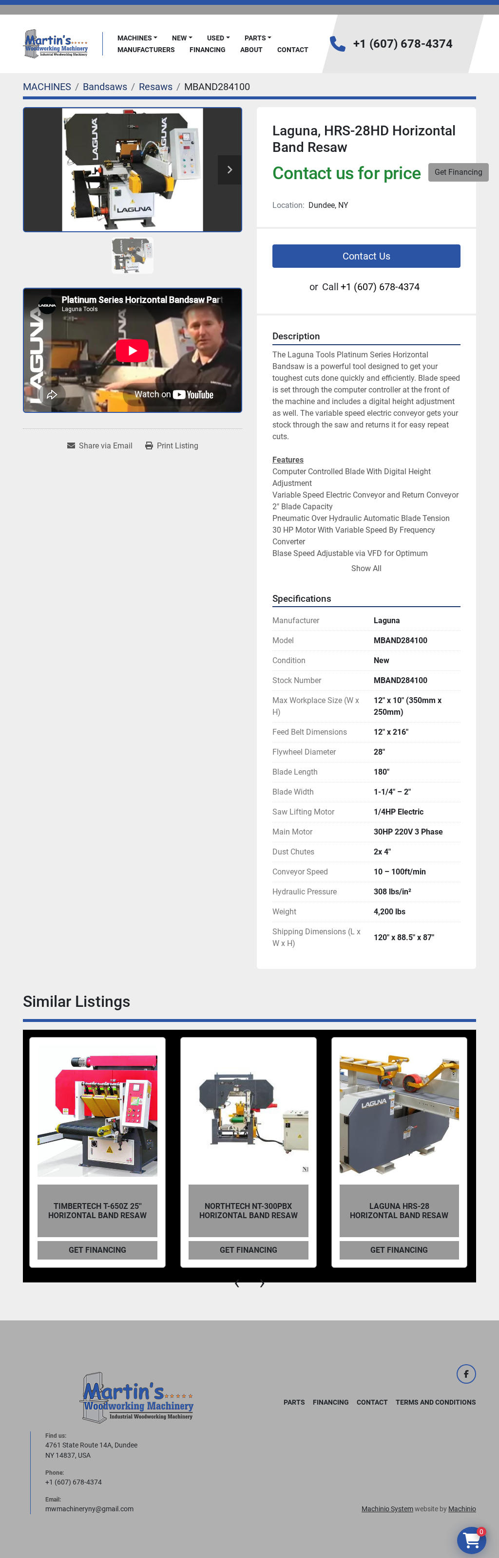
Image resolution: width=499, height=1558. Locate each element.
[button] (137, 38)
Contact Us (366, 256)
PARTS (255, 38)
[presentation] (237, 1282)
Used (215, 38)
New (179, 38)
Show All (366, 568)
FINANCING (208, 50)
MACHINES (134, 38)
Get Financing (458, 172)
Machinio (462, 1509)
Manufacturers (146, 50)
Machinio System (387, 1509)
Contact (292, 50)
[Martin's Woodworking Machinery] (136, 1397)
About (251, 50)
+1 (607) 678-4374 (403, 44)
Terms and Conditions (436, 1402)
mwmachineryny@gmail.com (89, 1509)
